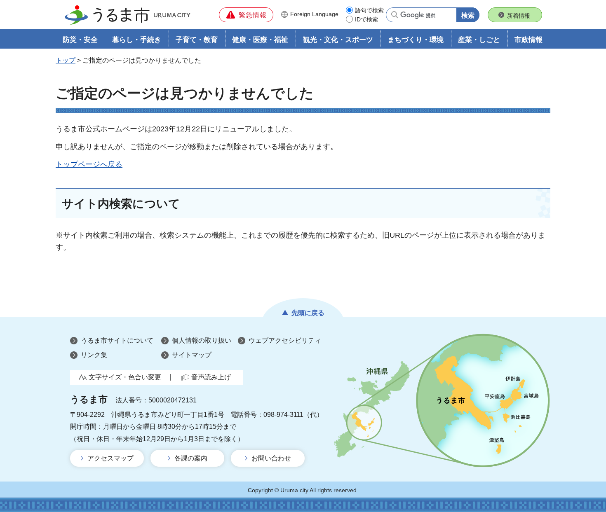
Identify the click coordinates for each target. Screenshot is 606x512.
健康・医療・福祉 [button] (260, 40)
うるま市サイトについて (117, 340)
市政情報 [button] (528, 40)
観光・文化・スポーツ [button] (338, 40)
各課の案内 (190, 458)
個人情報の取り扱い (201, 340)
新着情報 (518, 15)
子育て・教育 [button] (197, 40)
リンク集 (94, 354)
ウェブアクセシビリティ (285, 340)
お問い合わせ (271, 458)
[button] (246, 14)
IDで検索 (366, 19)
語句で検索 (369, 10)
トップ (65, 60)
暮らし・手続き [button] (136, 40)
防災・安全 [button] (80, 40)
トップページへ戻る (89, 164)
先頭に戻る (307, 312)
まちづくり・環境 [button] (416, 40)
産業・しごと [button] (479, 40)
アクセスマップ (110, 458)
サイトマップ (191, 354)
